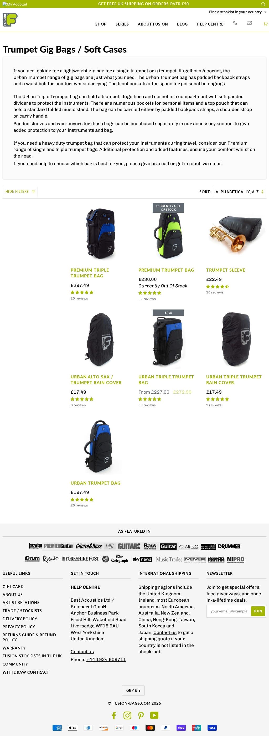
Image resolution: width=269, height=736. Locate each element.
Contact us (82, 651)
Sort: (205, 192)
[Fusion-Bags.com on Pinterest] (141, 717)
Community (15, 664)
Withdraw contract (26, 672)
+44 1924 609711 (106, 659)
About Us (13, 594)
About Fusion (153, 24)
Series (122, 24)
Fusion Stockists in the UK (32, 656)
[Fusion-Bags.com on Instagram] (127, 717)
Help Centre (210, 24)
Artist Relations (21, 602)
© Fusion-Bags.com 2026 (134, 703)
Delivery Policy (20, 619)
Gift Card (13, 586)
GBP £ (131, 690)
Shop (101, 24)
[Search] (263, 4)
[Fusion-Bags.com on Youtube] (154, 717)
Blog (182, 24)
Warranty (14, 648)
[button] (82, 292)
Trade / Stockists (22, 610)
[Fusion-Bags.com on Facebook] (114, 717)
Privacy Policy (19, 627)
